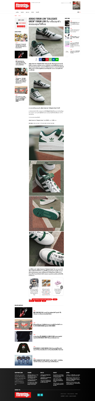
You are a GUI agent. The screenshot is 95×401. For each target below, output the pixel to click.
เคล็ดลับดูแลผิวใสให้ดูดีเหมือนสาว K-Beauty (45, 375)
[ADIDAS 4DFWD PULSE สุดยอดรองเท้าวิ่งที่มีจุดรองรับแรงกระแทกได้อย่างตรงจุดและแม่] (67, 23)
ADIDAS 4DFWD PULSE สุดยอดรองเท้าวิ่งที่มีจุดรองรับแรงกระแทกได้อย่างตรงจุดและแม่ (75, 24)
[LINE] (57, 59)
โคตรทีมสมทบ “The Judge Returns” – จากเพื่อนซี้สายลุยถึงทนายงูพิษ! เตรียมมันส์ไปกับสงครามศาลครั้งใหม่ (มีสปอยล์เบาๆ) (21, 81)
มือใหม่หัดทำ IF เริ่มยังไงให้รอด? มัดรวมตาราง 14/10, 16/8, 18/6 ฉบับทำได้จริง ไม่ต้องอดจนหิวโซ (21, 46)
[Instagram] (20, 26)
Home (16, 15)
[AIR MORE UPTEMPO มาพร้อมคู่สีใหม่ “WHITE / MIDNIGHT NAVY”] (67, 37)
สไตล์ (71, 28)
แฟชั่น (74, 3)
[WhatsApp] (50, 59)
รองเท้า (54, 299)
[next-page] (67, 56)
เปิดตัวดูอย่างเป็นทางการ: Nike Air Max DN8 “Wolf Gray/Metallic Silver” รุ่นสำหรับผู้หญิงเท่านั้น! (33, 376)
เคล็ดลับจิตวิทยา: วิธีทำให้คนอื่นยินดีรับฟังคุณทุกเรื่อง (45, 378)
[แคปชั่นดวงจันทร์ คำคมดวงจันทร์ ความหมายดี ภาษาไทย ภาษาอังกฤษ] (67, 30)
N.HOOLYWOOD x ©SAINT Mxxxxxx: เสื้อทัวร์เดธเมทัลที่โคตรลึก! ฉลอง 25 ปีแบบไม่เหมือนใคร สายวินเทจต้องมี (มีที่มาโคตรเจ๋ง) (48, 348)
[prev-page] (65, 56)
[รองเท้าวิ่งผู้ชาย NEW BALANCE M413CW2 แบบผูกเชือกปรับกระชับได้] (67, 52)
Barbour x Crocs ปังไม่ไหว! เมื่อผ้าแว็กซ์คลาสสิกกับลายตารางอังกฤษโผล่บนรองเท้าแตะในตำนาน (73, 383)
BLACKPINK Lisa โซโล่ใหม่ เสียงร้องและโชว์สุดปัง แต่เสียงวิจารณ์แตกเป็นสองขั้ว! (58, 375)
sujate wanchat (22, 23)
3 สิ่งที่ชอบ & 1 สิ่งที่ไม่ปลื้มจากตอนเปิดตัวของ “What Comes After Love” (73, 375)
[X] (22, 26)
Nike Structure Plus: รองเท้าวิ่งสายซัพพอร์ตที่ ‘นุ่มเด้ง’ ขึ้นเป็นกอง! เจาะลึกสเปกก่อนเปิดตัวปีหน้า (21, 63)
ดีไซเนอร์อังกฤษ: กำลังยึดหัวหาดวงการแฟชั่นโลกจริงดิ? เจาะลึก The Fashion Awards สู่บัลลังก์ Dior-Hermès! (21, 99)
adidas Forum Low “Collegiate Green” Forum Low (42, 299)
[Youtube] (24, 26)
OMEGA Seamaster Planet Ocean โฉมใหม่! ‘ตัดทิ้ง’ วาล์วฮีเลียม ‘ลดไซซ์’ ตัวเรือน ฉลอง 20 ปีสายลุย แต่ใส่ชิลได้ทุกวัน (48, 360)
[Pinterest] (47, 59)
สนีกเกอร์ (31, 301)
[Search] (70, 3)
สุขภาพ (17, 42)
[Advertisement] (51, 6)
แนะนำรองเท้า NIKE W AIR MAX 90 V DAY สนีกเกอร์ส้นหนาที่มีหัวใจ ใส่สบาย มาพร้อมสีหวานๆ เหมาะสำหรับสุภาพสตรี (75, 44)
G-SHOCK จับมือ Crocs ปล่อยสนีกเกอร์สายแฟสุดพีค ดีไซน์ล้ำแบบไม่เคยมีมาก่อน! (76, 6)
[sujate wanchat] (17, 23)
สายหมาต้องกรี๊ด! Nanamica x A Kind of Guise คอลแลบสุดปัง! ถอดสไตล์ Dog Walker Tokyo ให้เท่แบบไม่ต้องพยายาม (47, 337)
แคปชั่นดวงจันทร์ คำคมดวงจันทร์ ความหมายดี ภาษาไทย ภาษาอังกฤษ (75, 30)
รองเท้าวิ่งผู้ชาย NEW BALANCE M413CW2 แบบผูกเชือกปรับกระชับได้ (75, 52)
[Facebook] (18, 26)
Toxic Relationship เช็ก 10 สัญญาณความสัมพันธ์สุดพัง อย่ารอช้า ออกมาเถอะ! (45, 381)
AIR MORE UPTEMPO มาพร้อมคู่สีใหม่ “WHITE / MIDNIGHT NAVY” (74, 37)
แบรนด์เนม (38, 301)
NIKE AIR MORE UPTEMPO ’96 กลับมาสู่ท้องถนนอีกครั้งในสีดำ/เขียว (58, 384)
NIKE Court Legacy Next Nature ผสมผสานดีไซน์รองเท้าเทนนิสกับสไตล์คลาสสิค (58, 380)
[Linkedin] (53, 59)
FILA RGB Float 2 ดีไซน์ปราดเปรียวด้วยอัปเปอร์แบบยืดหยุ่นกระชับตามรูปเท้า (32, 383)
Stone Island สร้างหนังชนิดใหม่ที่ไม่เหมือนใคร (32, 380)
